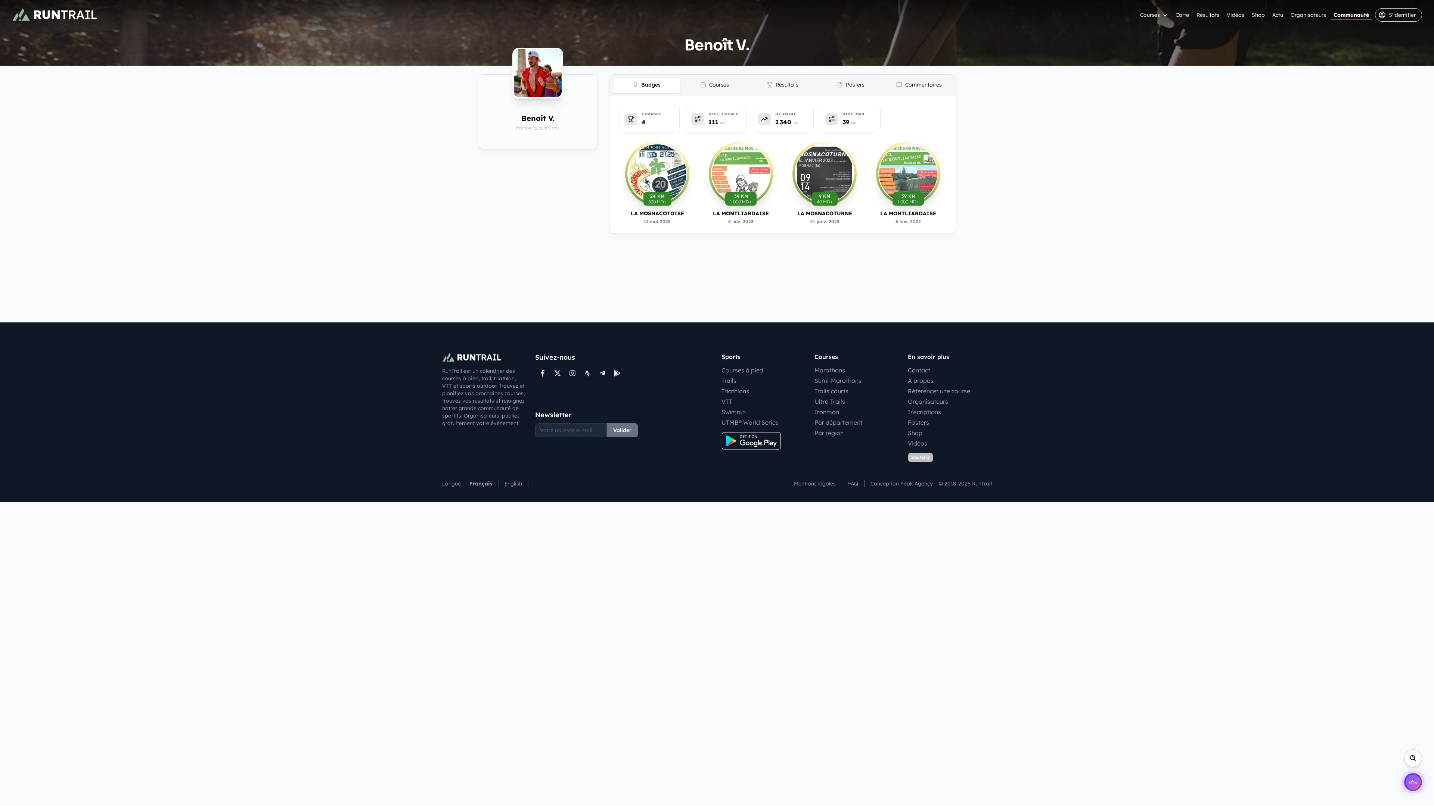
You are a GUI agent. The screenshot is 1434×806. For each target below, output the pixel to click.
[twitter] (557, 373)
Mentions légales (815, 483)
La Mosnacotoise (657, 213)
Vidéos (1235, 15)
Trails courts (831, 391)
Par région (829, 433)
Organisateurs (1308, 15)
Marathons (829, 370)
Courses (1150, 15)
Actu (1277, 15)
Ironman (826, 412)
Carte (1182, 15)
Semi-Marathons (838, 380)
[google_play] (617, 373)
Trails (728, 380)
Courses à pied (742, 370)
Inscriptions (924, 412)
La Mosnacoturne (824, 213)
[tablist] (782, 85)
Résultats (1207, 15)
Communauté (1351, 15)
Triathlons (735, 391)
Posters (918, 422)
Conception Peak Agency (901, 483)
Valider (622, 430)
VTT (726, 401)
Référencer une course (939, 391)
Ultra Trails (829, 401)
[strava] (587, 373)
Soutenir (920, 457)
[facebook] (542, 373)
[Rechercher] (1413, 758)
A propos (921, 380)
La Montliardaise (741, 213)
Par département (838, 422)
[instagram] (572, 373)
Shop (1258, 15)
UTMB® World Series (750, 422)
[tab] (646, 85)
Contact (919, 370)
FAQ (853, 483)
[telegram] (602, 373)
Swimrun (733, 412)
